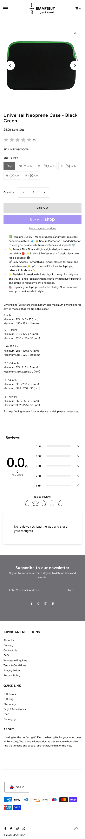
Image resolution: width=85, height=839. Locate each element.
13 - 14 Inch (12, 175)
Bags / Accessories (15, 709)
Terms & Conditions (15, 665)
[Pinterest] (38, 604)
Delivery (8, 645)
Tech (6, 714)
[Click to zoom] (74, 33)
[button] (57, 446)
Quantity (9, 192)
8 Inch (9, 166)
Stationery (10, 704)
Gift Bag (8, 699)
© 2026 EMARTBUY (15, 834)
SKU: (6, 149)
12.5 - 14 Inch (68, 166)
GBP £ (20, 787)
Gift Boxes (10, 694)
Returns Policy (12, 675)
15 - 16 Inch (31, 175)
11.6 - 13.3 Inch (46, 166)
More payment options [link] (42, 228)
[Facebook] (31, 604)
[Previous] (10, 65)
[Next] (74, 65)
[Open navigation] (14, 8)
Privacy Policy (12, 670)
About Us (9, 640)
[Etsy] (53, 604)
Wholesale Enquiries (15, 660)
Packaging (9, 719)
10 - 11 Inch (25, 166)
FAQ (6, 655)
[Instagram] (45, 604)
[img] (18, 140)
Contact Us (10, 650)
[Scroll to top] (76, 828)
